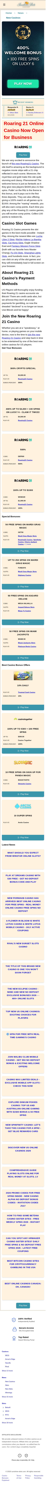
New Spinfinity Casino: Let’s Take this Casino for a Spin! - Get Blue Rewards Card (23, 1128)
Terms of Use (19, 1477)
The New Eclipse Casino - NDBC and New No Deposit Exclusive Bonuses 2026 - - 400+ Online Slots (23, 994)
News (21, 13)
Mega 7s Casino (24, 611)
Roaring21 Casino (25, 379)
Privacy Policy (28, 1477)
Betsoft (7, 1407)
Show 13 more (7, 1371)
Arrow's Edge (10, 1359)
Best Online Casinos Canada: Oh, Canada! (23, 1285)
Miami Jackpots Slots (26, 643)
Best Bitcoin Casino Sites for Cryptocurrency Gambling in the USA (23, 1264)
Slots (7, 1385)
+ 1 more (27, 544)
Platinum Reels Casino (27, 646)
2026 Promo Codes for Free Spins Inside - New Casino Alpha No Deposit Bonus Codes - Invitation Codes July (23, 1199)
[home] (26, 7)
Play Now (23, 155)
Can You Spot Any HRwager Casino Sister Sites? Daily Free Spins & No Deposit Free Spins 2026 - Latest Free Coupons (23, 1244)
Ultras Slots (11, 112)
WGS (7, 1355)
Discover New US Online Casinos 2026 (23, 1149)
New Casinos (10, 1381)
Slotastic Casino (24, 784)
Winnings (8, 1392)
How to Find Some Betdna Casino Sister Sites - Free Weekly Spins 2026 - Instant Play (23, 1220)
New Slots (9, 1389)
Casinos (5, 1351)
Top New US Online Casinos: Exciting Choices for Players (23, 1014)
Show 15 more (7, 1397)
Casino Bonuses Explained (5, 1478)
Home (9, 13)
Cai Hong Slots (15, 243)
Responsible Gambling (38, 1477)
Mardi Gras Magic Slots (27, 536)
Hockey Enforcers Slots (34, 112)
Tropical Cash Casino (26, 692)
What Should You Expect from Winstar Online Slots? (23, 854)
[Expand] (3, 1407)
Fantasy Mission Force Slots (26, 246)
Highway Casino (24, 575)
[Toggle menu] (4, 4)
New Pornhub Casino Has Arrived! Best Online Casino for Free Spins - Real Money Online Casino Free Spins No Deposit (23, 904)
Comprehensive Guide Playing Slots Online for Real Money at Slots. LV (23, 1173)
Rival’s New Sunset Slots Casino (23, 945)
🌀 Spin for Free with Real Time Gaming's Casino (23, 1036)
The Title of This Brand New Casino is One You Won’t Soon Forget (23, 969)
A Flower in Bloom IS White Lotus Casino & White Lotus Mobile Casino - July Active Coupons (23, 926)
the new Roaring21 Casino (25, 163)
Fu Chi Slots (17, 253)
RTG (7, 1415)
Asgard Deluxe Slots (26, 607)
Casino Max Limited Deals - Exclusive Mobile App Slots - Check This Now (23, 1082)
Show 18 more (7, 1423)
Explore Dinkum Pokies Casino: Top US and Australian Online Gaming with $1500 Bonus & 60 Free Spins (23, 1108)
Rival (7, 1366)
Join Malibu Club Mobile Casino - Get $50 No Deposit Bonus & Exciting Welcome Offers (23, 1062)
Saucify (8, 1363)
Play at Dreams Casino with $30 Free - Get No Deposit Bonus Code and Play (23, 878)
